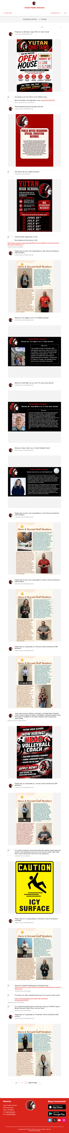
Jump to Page (32, 1082)
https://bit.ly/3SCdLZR (48, 100)
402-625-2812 (10, 1114)
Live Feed (43, 19)
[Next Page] (26, 1083)
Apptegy (38, 1130)
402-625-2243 (10, 1112)
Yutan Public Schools (30, 19)
